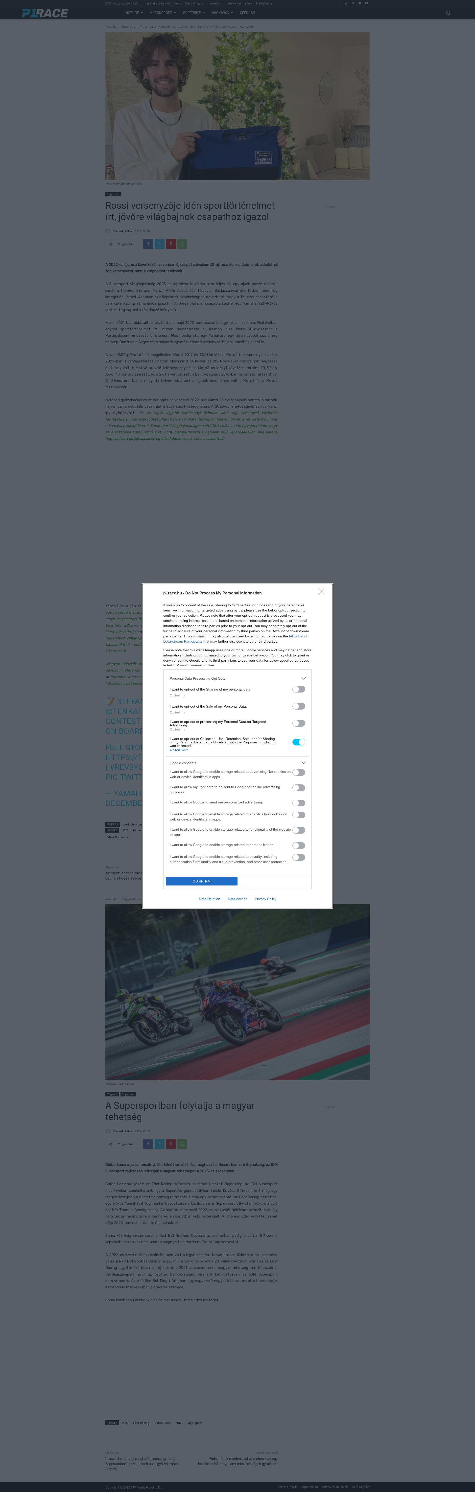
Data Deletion (209, 899)
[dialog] (237, 746)
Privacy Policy (265, 899)
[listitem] (237, 678)
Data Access (237, 899)
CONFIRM (202, 881)
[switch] (298, 689)
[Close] (323, 593)
